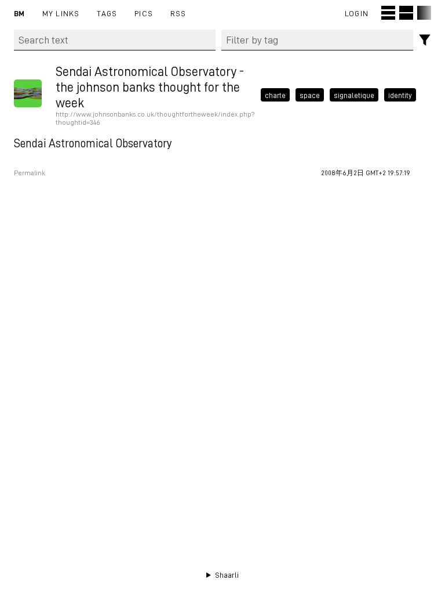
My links (61, 13)
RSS (178, 13)
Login (357, 13)
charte (275, 95)
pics (143, 13)
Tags (107, 13)
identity (400, 95)
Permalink (29, 173)
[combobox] (317, 40)
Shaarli (227, 574)
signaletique (354, 95)
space (310, 95)
